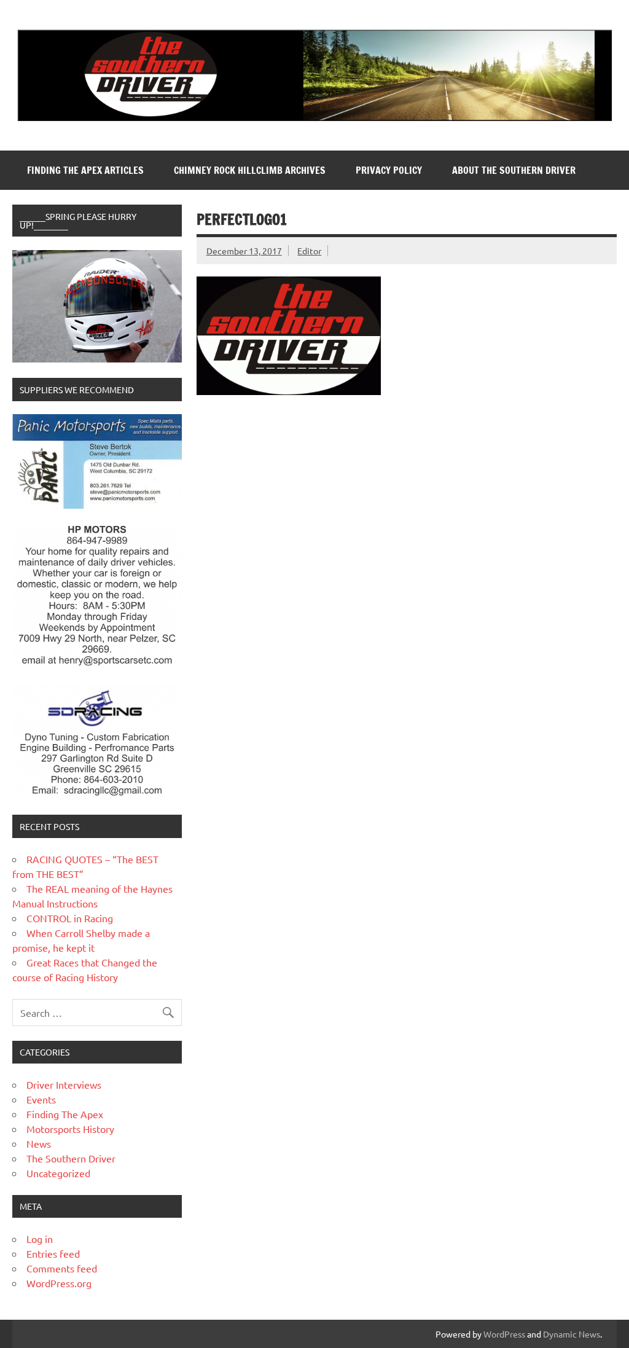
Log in (39, 1238)
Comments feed (61, 1268)
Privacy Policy (389, 170)
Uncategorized (58, 1173)
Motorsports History (70, 1129)
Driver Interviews (63, 1084)
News (38, 1143)
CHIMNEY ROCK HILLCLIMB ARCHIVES (250, 170)
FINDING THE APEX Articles (85, 170)
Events (41, 1099)
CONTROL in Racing (69, 918)
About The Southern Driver (514, 170)
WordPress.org (59, 1283)
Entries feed (53, 1253)
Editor (309, 250)
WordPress (504, 1333)
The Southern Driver (70, 1158)
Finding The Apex (64, 1114)
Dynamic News (571, 1333)
